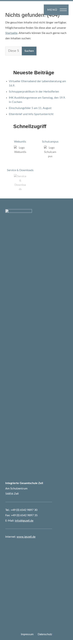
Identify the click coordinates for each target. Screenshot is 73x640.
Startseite (11, 33)
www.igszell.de (26, 536)
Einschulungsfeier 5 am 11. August (30, 108)
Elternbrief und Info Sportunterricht (31, 114)
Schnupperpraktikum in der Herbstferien (34, 91)
